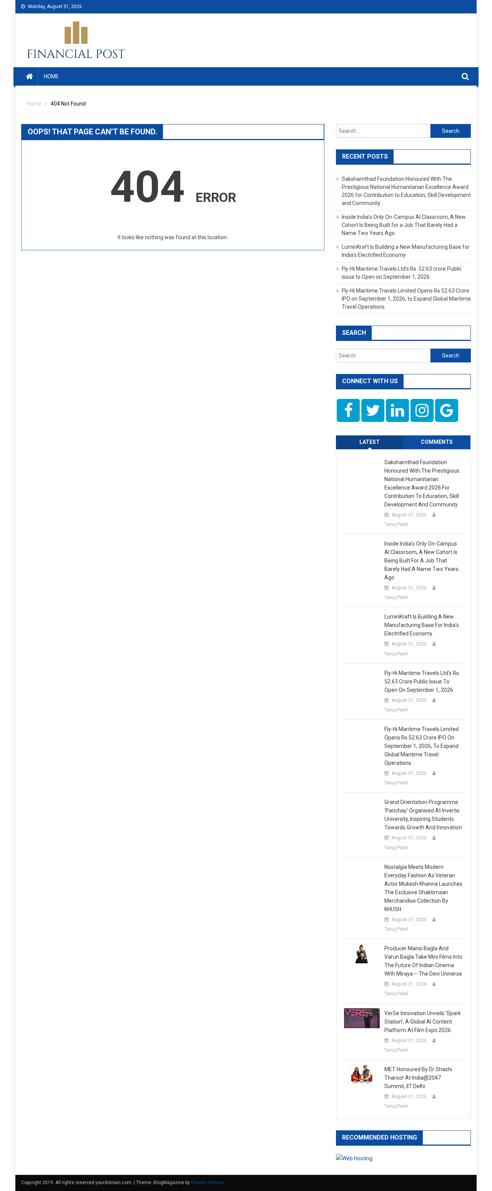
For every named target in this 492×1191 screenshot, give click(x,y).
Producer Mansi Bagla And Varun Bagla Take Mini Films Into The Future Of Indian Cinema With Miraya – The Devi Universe (423, 961)
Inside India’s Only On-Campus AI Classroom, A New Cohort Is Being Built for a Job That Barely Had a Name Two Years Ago (404, 225)
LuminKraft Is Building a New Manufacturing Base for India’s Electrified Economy (421, 625)
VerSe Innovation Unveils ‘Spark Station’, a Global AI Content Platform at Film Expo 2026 (422, 1021)
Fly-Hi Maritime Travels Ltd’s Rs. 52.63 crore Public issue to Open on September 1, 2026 (422, 681)
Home (51, 76)
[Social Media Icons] (348, 410)
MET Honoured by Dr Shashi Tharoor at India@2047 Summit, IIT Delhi (418, 1077)
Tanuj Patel (396, 524)
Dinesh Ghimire (207, 1182)
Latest (369, 442)
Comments (437, 442)
